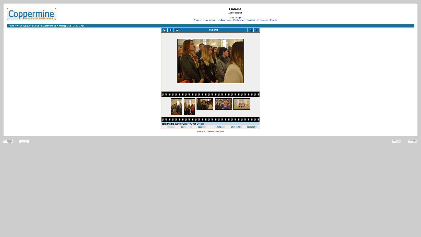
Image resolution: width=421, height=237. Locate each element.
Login (238, 18)
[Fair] (203, 127)
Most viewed (239, 20)
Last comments (224, 20)
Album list (198, 20)
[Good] (219, 127)
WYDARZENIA (23, 26)
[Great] (252, 127)
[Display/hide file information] (170, 30)
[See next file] (257, 30)
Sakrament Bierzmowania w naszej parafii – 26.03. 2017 (58, 26)
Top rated (251, 20)
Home (231, 18)
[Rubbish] (169, 127)
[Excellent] (236, 127)
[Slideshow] (177, 30)
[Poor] (186, 127)
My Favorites (262, 20)
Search (273, 20)
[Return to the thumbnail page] (164, 30)
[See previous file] (250, 30)
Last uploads (210, 20)
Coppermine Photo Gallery (215, 131)
